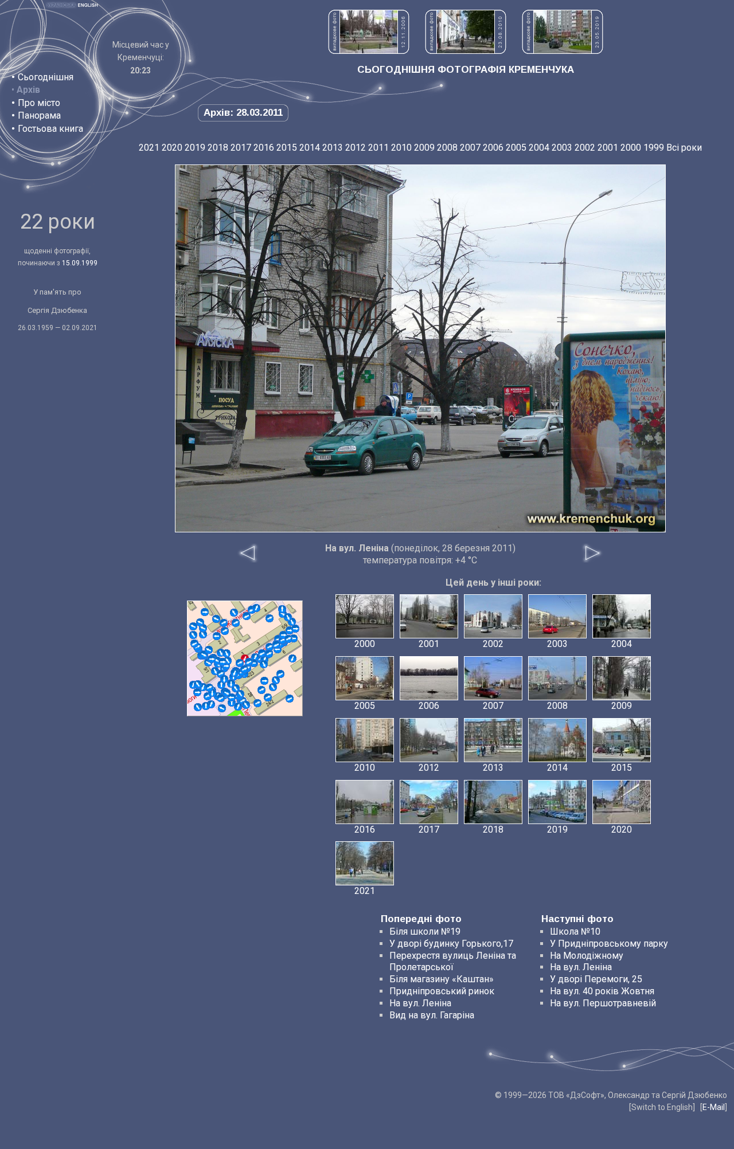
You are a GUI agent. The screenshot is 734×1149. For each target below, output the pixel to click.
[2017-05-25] (208, 650)
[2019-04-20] (234, 612)
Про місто (39, 102)
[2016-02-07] (269, 647)
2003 (562, 147)
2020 (172, 147)
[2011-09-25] (198, 707)
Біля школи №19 (424, 931)
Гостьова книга (50, 128)
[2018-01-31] (193, 635)
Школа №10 (575, 931)
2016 (263, 147)
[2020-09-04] (211, 659)
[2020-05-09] (198, 684)
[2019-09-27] (234, 673)
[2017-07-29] (225, 631)
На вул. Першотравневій (603, 1003)
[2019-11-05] (203, 628)
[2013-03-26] (269, 618)
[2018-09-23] (197, 692)
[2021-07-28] (288, 639)
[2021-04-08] (276, 644)
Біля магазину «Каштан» (441, 979)
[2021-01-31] (288, 617)
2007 (470, 147)
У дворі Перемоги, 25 (596, 979)
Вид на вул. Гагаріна (431, 1015)
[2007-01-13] (193, 626)
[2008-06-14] (289, 698)
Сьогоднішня (45, 77)
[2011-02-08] (223, 623)
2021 (149, 147)
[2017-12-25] (262, 653)
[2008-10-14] (246, 616)
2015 (286, 147)
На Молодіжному (586, 955)
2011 (378, 147)
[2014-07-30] (246, 705)
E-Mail (713, 1107)
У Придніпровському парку (609, 943)
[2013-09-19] (203, 634)
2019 (195, 147)
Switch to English (662, 1107)
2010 (401, 147)
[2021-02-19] (268, 697)
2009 (424, 147)
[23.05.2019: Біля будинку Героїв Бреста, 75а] (562, 50)
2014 (309, 147)
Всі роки (684, 147)
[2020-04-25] (224, 679)
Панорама (39, 115)
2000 (630, 147)
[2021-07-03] (244, 669)
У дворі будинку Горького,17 (451, 943)
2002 (585, 147)
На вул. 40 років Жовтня (602, 991)
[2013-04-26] (261, 690)
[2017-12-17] (282, 609)
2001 (608, 147)
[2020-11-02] (269, 654)
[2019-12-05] (292, 658)
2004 (539, 147)
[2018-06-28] (231, 683)
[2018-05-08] (264, 681)
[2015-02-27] (204, 612)
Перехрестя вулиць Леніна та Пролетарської (452, 961)
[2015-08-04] (216, 636)
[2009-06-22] (280, 674)
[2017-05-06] (222, 708)
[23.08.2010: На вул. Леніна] (465, 50)
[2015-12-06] (295, 628)
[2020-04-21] (200, 622)
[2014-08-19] (240, 694)
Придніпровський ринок (441, 991)
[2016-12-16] (235, 623)
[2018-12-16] (231, 697)
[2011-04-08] (239, 663)
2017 (241, 147)
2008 (447, 147)
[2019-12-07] (256, 608)
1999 (653, 147)
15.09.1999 (79, 263)
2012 (355, 147)
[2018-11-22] (264, 664)
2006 (493, 147)
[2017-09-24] (209, 687)
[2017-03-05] (273, 687)
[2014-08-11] (238, 706)
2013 (332, 147)
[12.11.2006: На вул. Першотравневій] (368, 50)
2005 (516, 147)
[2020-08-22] (194, 643)
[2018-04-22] (206, 706)
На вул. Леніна (420, 1003)
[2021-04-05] (222, 662)
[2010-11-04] (276, 680)
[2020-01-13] (249, 662)
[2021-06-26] (226, 653)
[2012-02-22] (221, 685)
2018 (218, 147)
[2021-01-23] (257, 703)
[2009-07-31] (216, 619)
